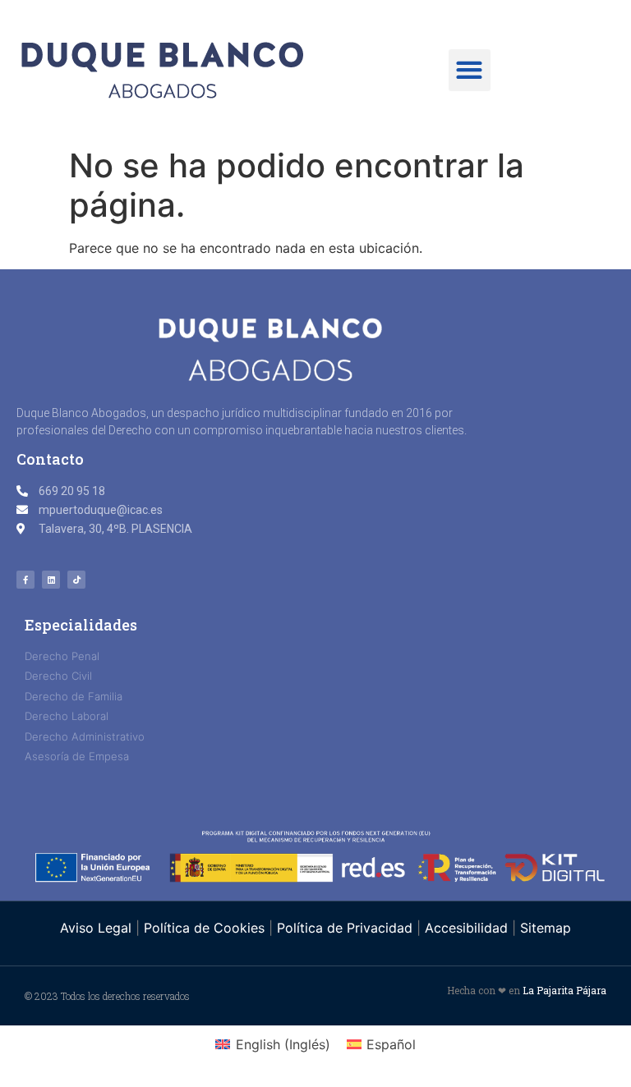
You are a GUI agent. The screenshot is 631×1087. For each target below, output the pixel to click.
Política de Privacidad (344, 928)
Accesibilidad (466, 928)
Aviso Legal (98, 928)
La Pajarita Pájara (564, 990)
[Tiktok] (76, 580)
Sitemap (545, 928)
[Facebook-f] (25, 580)
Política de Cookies (204, 928)
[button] (470, 70)
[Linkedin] (51, 580)
